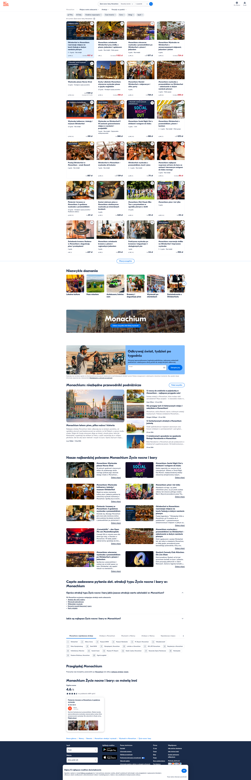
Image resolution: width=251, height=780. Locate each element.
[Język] (236, 2)
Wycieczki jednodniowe (76, 602)
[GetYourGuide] (6, 4)
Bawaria (89, 738)
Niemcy (81, 738)
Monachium (99, 672)
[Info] (94, 18)
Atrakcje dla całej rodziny (76, 600)
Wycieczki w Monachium (127, 738)
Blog (154, 754)
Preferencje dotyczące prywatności (130, 758)
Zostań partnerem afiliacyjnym (173, 756)
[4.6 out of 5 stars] (72, 693)
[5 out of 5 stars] (85, 705)
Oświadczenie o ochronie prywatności (101, 378)
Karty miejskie (72, 608)
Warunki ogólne (125, 761)
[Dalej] (184, 283)
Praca (155, 751)
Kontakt (122, 748)
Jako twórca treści (173, 751)
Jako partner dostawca (175, 748)
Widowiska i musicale (75, 604)
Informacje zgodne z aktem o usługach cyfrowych (135, 764)
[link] (80, 39)
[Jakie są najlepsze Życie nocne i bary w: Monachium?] (182, 618)
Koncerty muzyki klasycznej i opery (80, 606)
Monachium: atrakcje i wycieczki (106, 738)
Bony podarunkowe (159, 761)
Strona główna (71, 738)
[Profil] (244, 2)
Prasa (155, 758)
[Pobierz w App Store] (109, 757)
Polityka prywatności (126, 754)
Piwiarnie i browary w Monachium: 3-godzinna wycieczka (84, 701)
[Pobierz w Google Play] (109, 749)
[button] (80, 39)
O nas (155, 748)
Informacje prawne (126, 751)
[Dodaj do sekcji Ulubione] (92, 23)
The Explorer (157, 764)
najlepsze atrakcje (117, 672)
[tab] (81, 636)
